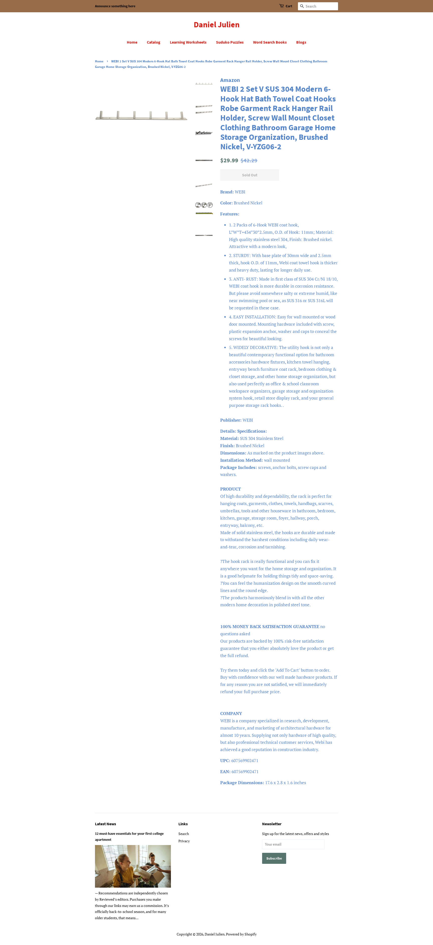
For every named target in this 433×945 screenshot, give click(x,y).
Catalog (153, 42)
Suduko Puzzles (230, 42)
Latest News (105, 823)
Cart (289, 6)
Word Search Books (270, 42)
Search (183, 833)
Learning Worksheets (188, 42)
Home (132, 42)
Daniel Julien (217, 24)
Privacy (184, 841)
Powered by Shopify (241, 934)
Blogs (301, 42)
